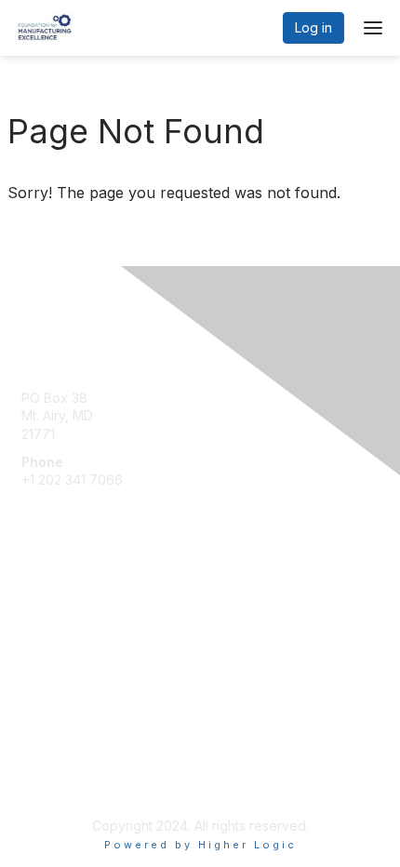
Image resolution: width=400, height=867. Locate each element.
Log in (313, 27)
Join (34, 602)
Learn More (56, 639)
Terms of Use (62, 779)
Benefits (46, 620)
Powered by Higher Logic (200, 844)
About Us (49, 761)
